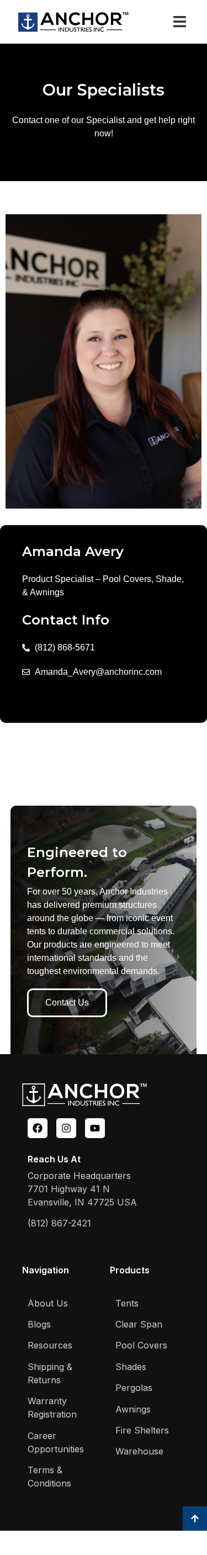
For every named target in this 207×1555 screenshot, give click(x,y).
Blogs (39, 1324)
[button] (179, 21)
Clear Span (138, 1324)
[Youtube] (95, 1128)
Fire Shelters (142, 1430)
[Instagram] (66, 1128)
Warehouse (139, 1451)
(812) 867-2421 (59, 1223)
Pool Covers (141, 1345)
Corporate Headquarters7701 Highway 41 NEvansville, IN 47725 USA (82, 1189)
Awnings (133, 1409)
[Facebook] (37, 1128)
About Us (48, 1303)
